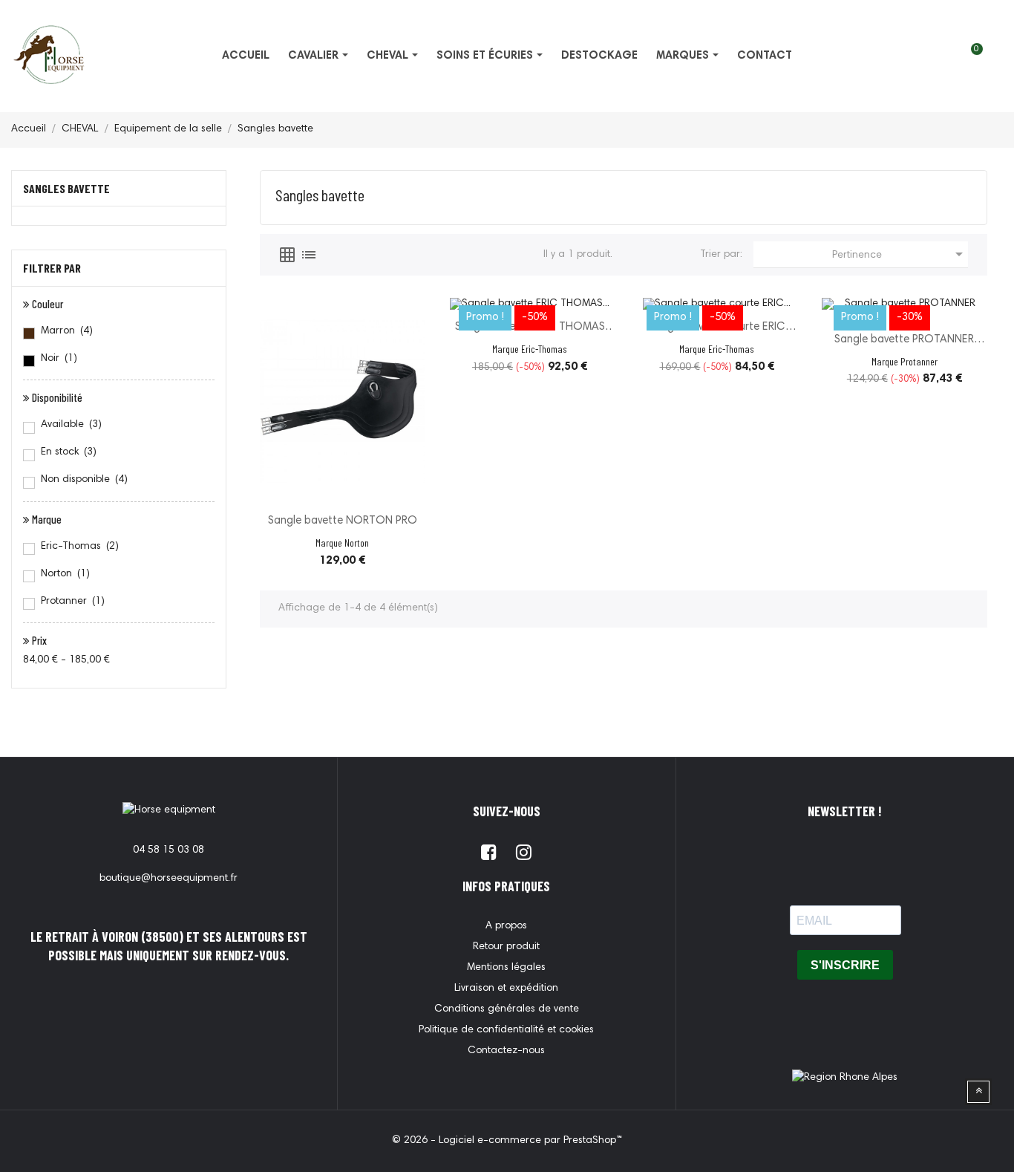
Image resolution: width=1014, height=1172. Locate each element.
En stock (69, 452)
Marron (67, 331)
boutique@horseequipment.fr (168, 878)
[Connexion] (988, 56)
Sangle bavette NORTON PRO (342, 521)
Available (71, 425)
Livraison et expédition (506, 988)
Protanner (73, 601)
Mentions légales (506, 968)
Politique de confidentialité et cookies (506, 1030)
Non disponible (84, 480)
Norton (65, 574)
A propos (506, 926)
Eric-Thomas (80, 546)
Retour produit (506, 947)
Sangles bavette (66, 188)
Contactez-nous (506, 1051)
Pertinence (900, 254)
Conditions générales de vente (506, 1009)
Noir (59, 359)
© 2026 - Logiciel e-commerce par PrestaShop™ (507, 1141)
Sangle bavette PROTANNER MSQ (904, 341)
